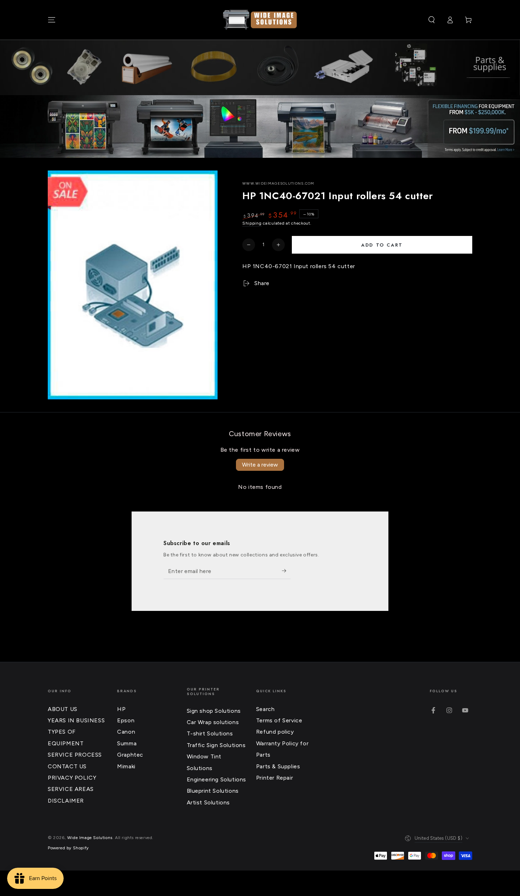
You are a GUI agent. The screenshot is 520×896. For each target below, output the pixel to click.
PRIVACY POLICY (72, 777)
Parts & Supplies (278, 766)
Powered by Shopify (68, 847)
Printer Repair (274, 777)
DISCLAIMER (66, 800)
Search (265, 709)
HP (121, 709)
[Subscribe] (286, 571)
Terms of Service (279, 720)
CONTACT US (67, 766)
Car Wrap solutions (213, 722)
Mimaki (126, 766)
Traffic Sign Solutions (216, 745)
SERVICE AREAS (71, 789)
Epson (125, 720)
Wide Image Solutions (89, 837)
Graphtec (130, 754)
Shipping (252, 223)
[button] (431, 20)
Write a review (260, 464)
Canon (126, 731)
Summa (127, 743)
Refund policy (275, 731)
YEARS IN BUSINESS (76, 720)
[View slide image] (260, 126)
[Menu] (51, 20)
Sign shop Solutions (214, 710)
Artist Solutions (208, 802)
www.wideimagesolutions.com (278, 183)
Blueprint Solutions (213, 790)
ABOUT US (62, 709)
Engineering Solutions (217, 779)
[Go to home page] (260, 19)
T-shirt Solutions (210, 733)
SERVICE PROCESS (75, 754)
